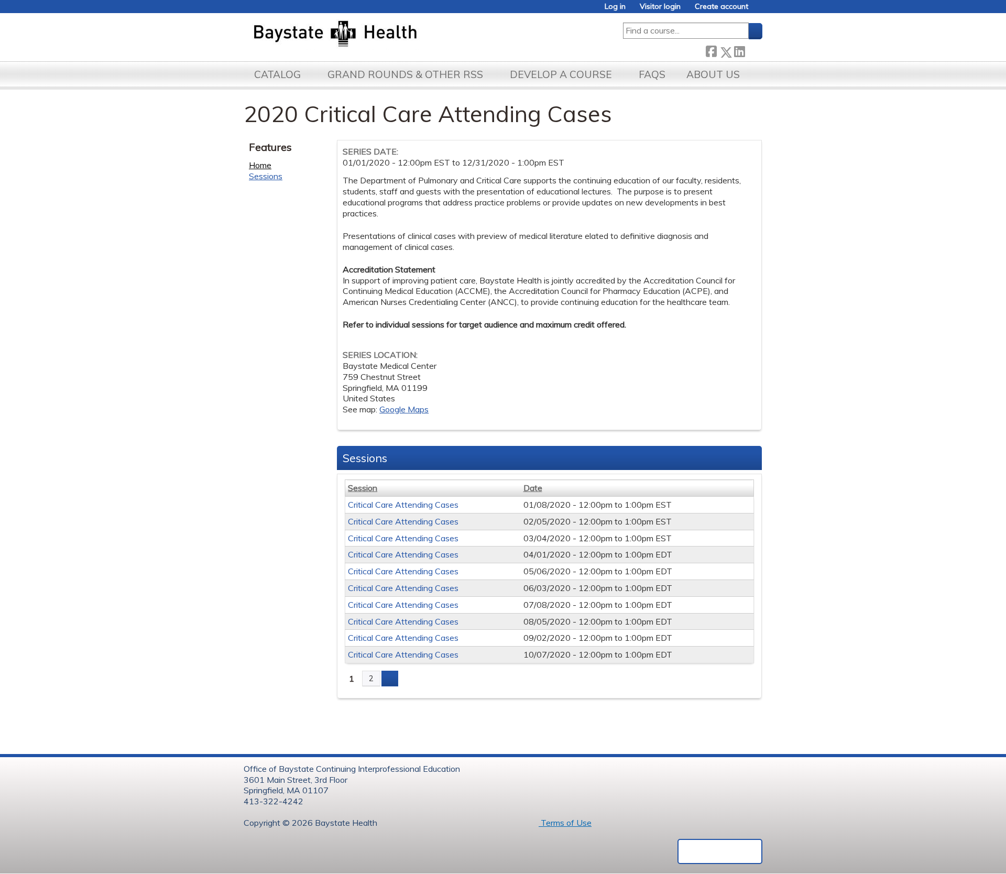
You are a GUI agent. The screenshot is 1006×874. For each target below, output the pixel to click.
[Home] (384, 34)
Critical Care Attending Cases (403, 504)
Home (260, 165)
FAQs (652, 74)
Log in (615, 6)
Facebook (711, 50)
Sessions (265, 176)
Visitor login (660, 6)
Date (532, 488)
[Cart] (759, 10)
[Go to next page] (389, 678)
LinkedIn (739, 50)
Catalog (277, 74)
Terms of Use (565, 822)
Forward (753, 49)
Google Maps (404, 409)
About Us (713, 74)
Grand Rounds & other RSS (405, 74)
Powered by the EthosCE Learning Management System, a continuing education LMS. (719, 851)
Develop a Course (561, 74)
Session (362, 488)
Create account (721, 6)
